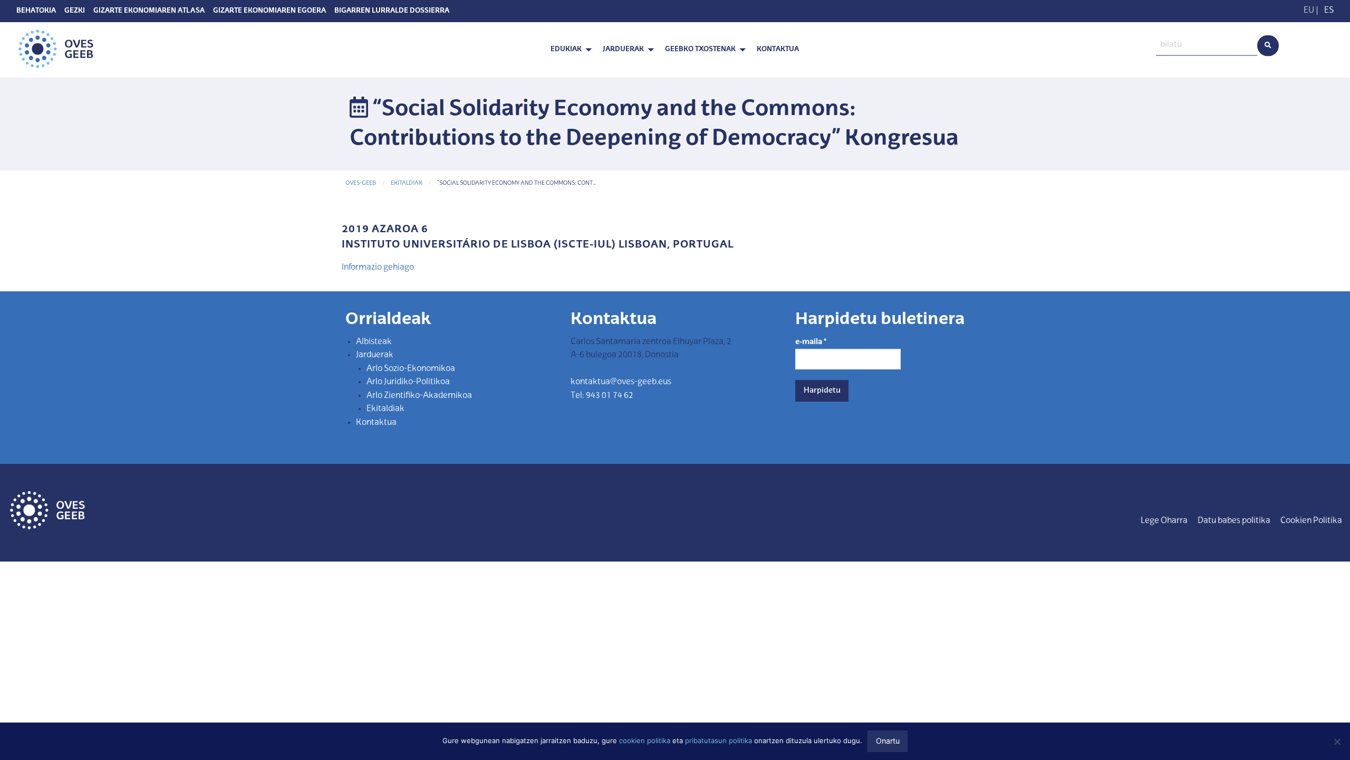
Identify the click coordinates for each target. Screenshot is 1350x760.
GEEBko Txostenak (700, 49)
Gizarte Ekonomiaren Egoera (269, 11)
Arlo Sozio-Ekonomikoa (411, 369)
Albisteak (374, 342)
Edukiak (566, 49)
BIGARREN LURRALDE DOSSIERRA (391, 11)
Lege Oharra (1164, 521)
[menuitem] (568, 50)
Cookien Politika (1311, 521)
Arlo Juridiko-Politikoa (408, 382)
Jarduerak (623, 49)
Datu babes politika (1234, 521)
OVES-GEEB (360, 183)
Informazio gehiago (378, 267)
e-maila (810, 342)
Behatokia (36, 11)
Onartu (888, 740)
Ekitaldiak (406, 183)
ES (1329, 10)
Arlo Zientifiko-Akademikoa (419, 396)
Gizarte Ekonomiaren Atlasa (149, 11)
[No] (1337, 741)
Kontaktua (778, 49)
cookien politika (644, 740)
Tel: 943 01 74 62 (602, 396)
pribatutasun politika (718, 740)
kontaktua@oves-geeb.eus (621, 382)
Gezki (74, 11)
